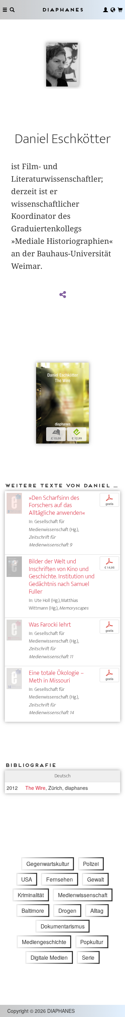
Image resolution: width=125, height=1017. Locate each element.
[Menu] (4, 9)
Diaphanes (62, 10)
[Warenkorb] (120, 9)
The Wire (35, 787)
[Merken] (41, 368)
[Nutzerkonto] (105, 9)
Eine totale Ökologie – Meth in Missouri (56, 677)
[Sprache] (112, 9)
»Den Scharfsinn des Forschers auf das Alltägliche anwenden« (57, 506)
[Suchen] (12, 9)
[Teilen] (62, 295)
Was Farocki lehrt (50, 624)
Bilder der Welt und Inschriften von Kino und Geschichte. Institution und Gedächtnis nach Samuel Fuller (61, 576)
